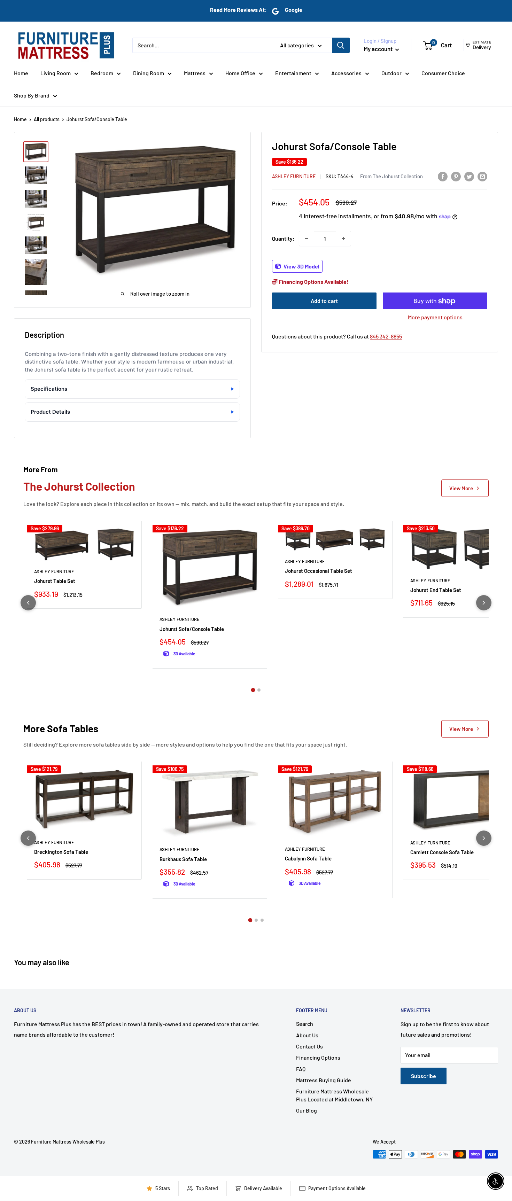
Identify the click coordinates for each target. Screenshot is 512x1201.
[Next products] (483, 602)
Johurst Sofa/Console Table (192, 629)
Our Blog (306, 1110)
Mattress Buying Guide (323, 1080)
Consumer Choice (443, 73)
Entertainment (293, 73)
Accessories (346, 73)
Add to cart (324, 301)
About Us (307, 1035)
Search (304, 1023)
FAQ (300, 1069)
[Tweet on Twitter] (469, 176)
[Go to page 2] (259, 690)
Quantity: (283, 238)
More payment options (435, 317)
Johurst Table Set (54, 581)
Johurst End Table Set (435, 590)
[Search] (341, 45)
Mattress (194, 73)
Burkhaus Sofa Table (183, 859)
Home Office (240, 73)
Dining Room (148, 73)
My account (379, 48)
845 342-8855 (386, 336)
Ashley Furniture (294, 176)
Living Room (55, 73)
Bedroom (102, 73)
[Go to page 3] (262, 920)
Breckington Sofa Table (61, 852)
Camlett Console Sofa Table (442, 852)
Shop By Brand (31, 95)
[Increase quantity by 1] (343, 238)
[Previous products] (28, 602)
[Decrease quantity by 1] (306, 238)
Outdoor (391, 73)
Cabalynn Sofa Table (308, 858)
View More (461, 488)
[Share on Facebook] (443, 176)
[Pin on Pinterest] (456, 176)
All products (47, 119)
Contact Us (309, 1046)
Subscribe (423, 1076)
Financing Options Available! (313, 282)
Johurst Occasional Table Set (318, 571)
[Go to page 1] (253, 690)
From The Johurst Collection (391, 176)
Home (21, 73)
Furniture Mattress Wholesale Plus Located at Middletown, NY (334, 1095)
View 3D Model (300, 266)
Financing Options (318, 1057)
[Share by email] (482, 176)
